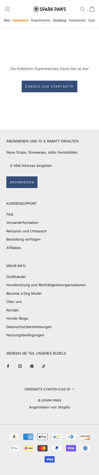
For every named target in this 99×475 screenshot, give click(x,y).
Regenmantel (40, 20)
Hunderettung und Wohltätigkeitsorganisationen (46, 285)
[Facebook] (8, 366)
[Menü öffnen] (7, 9)
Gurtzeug (59, 20)
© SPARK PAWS (49, 400)
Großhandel (16, 276)
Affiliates (13, 248)
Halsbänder (77, 20)
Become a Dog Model (23, 293)
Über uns (14, 301)
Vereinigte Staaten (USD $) (47, 389)
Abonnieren (22, 182)
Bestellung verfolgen (23, 239)
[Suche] (82, 9)
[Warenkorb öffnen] (92, 9)
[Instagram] (20, 366)
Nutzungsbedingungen (25, 335)
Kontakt (12, 310)
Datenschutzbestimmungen (29, 327)
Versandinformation (22, 222)
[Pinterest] (32, 366)
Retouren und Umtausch (26, 231)
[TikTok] (43, 366)
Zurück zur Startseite (49, 86)
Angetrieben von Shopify (49, 407)
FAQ (9, 214)
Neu (7, 20)
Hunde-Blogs (17, 318)
